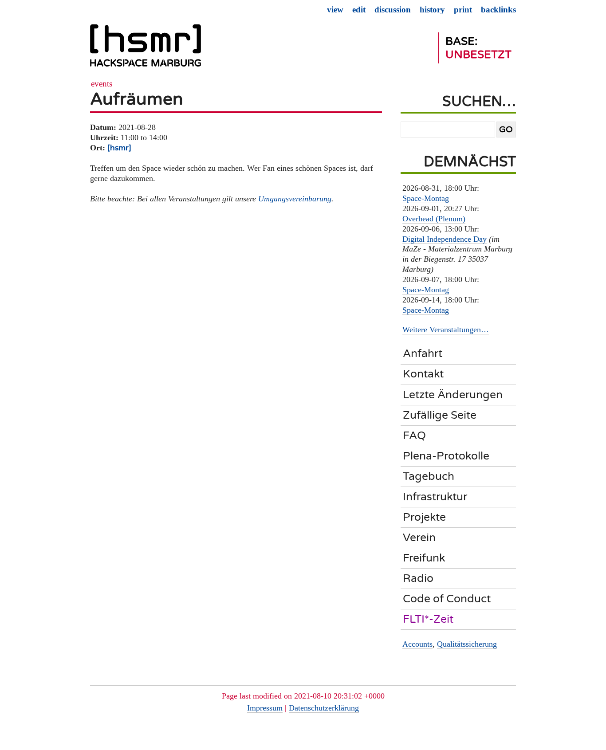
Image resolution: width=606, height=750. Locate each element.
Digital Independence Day (444, 239)
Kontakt (423, 374)
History (432, 9)
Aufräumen (136, 99)
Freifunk (424, 558)
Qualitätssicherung (467, 644)
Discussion (392, 9)
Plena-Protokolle (446, 456)
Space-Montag (425, 198)
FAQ (414, 435)
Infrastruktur (435, 496)
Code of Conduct (447, 598)
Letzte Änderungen (453, 394)
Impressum (265, 707)
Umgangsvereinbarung (294, 198)
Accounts (417, 644)
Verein (419, 537)
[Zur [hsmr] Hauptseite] (145, 49)
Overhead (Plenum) (433, 218)
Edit (359, 9)
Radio (418, 578)
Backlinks (498, 9)
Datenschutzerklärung (324, 707)
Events (101, 83)
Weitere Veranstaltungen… (445, 329)
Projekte (424, 517)
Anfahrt (422, 353)
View (335, 9)
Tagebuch (428, 476)
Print (463, 9)
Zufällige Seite (439, 415)
